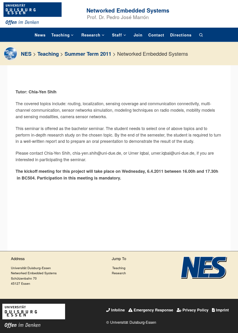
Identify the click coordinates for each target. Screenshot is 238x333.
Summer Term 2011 (88, 53)
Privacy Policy (195, 310)
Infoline (118, 310)
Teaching (48, 53)
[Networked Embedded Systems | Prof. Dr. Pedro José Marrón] (32, 12)
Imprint (222, 310)
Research (119, 273)
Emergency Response (153, 310)
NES (26, 53)
